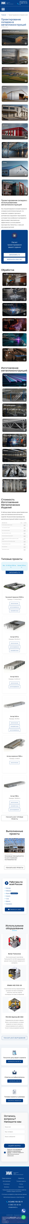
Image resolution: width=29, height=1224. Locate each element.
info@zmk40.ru (23, 1)
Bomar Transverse (14, 954)
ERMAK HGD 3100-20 (14, 985)
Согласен (5, 1221)
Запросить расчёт (14, 1061)
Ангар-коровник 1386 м (14, 756)
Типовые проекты (21, 1181)
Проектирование (6, 1178)
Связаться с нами (15, 909)
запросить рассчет (14, 259)
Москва (8, 888)
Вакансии (21, 1187)
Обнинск (8, 891)
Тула (7, 899)
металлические (14, 603)
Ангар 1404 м (14, 716)
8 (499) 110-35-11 (24, 3)
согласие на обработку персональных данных (14, 1151)
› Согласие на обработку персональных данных (14, 1194)
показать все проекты (14, 868)
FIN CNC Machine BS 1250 (14, 1017)
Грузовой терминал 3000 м (14, 597)
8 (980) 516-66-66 (14, 1205)
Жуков (11, 893)
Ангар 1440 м (14, 677)
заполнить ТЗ (14, 255)
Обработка (21, 1178)
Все (4, 565)
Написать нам (14, 1081)
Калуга (8, 896)
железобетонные (14, 610)
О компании (6, 1184)
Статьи (21, 1184)
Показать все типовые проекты (14, 818)
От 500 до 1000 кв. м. (11, 566)
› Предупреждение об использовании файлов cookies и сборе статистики (14, 1190)
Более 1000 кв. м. (22, 566)
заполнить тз (14, 572)
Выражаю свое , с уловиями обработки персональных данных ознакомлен (15, 1152)
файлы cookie (13, 1217)
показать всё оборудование (14, 1038)
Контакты (6, 1187)
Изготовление (6, 1181)
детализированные (14, 607)
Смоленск (9, 904)
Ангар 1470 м (14, 637)
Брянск (8, 901)
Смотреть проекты (14, 1100)
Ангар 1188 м (14, 796)
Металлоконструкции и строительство (14, 1197)
